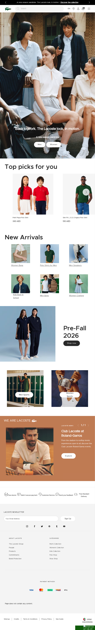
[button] (85, 628)
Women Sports (69, 394)
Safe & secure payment (29, 495)
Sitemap (7, 619)
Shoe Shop (53, 559)
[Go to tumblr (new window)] (57, 526)
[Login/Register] (78, 9)
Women (53, 144)
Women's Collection (56, 548)
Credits (16, 619)
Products (12, 551)
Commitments (14, 555)
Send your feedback (66, 495)
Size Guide (59, 619)
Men (40, 144)
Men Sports (24, 395)
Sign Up (68, 519)
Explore (68, 456)
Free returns (12, 495)
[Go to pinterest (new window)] (49, 526)
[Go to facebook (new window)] (34, 526)
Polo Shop (53, 555)
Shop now (71, 343)
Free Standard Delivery (84, 495)
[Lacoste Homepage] (8, 8)
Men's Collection (55, 544)
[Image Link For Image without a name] (20, 255)
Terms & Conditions (30, 619)
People (11, 548)
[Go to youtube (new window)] (64, 526)
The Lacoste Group (16, 544)
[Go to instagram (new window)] (27, 526)
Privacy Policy (46, 619)
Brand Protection (15, 559)
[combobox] (39, 8)
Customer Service (48, 495)
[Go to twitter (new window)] (42, 526)
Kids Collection (54, 551)
